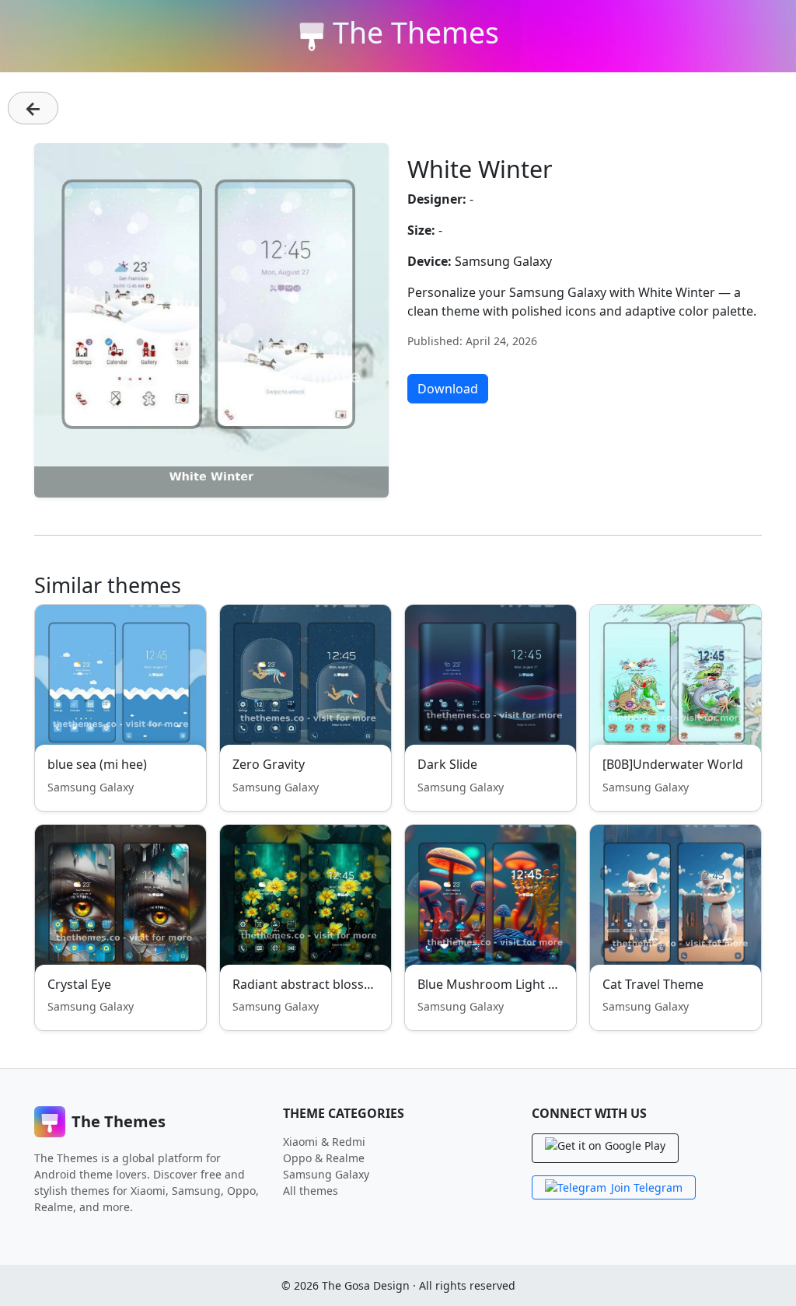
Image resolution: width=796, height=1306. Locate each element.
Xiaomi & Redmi (324, 1141)
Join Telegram (647, 1187)
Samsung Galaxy (326, 1174)
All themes (310, 1190)
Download (447, 388)
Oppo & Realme (324, 1158)
